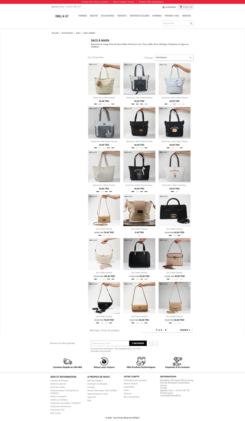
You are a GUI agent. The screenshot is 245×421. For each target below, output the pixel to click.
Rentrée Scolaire (139, 15)
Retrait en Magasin (58, 396)
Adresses (128, 393)
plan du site (55, 413)
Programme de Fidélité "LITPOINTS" (65, 403)
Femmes (82, 15)
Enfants (122, 15)
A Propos (91, 387)
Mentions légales (94, 380)
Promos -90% (172, 15)
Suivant (185, 330)
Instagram (156, 343)
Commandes (129, 387)
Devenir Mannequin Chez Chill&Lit (102, 390)
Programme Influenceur (60, 406)
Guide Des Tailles (57, 387)
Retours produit (130, 383)
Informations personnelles (135, 380)
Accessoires (107, 15)
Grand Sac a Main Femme (104, 97)
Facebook (150, 343)
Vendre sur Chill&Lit (59, 400)
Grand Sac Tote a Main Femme (139, 97)
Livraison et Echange (59, 380)
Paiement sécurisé (58, 384)
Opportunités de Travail (97, 394)
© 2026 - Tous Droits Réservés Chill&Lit (122, 417)
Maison (186, 15)
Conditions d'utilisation (97, 384)
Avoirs (126, 390)
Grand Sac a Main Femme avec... (139, 185)
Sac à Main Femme (104, 229)
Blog (89, 400)
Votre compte (131, 376)
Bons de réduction (131, 397)
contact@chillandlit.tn (170, 395)
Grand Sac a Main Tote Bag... (174, 185)
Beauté (94, 15)
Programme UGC (57, 409)
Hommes (157, 15)
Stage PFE (91, 397)
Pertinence (174, 57)
